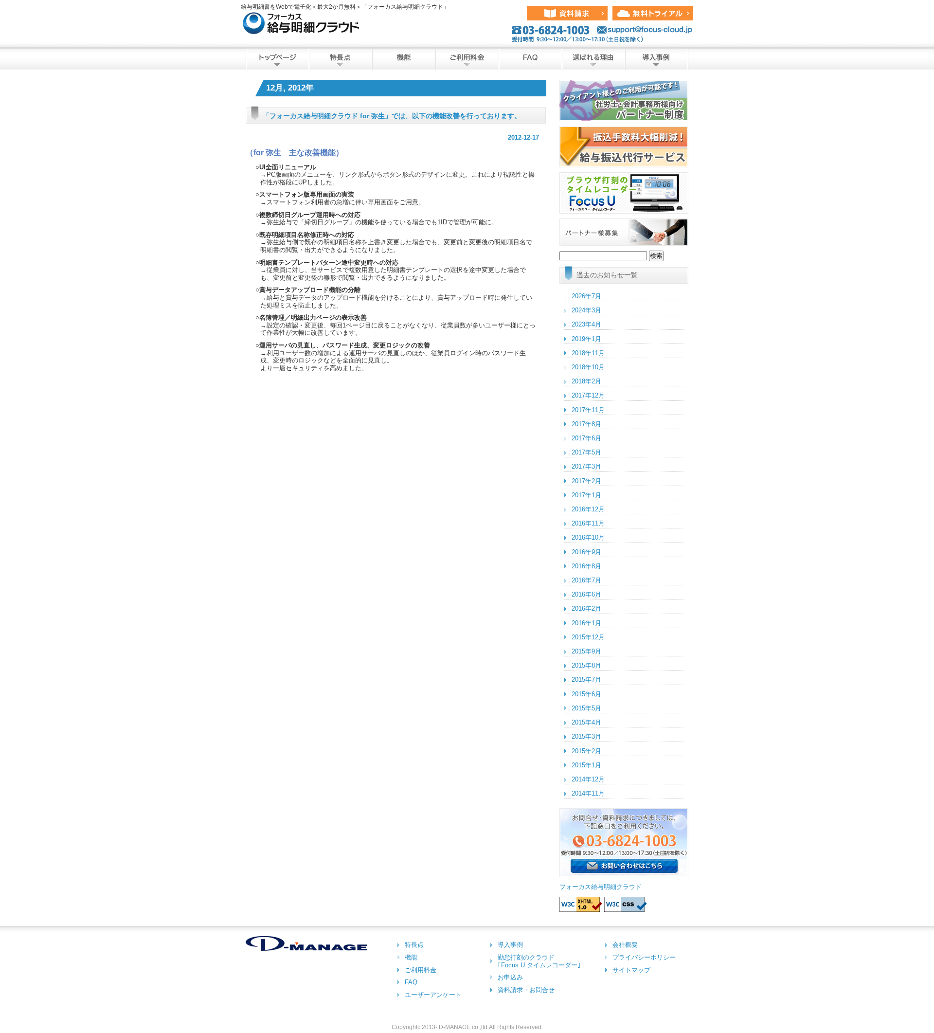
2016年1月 (586, 623)
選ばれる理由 (593, 59)
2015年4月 (586, 722)
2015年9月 (586, 651)
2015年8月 (586, 665)
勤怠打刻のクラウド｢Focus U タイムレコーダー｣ (539, 961)
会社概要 (625, 944)
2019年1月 (586, 339)
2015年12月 (588, 637)
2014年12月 (588, 779)
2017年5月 (586, 452)
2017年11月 (588, 410)
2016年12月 (588, 509)
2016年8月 (586, 566)
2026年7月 (586, 296)
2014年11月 (588, 793)
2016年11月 (588, 523)
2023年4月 (586, 324)
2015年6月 (586, 694)
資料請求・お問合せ (526, 990)
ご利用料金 (467, 59)
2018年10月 (588, 367)
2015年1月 (586, 765)
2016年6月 (586, 594)
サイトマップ (631, 970)
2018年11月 (588, 353)
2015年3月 (586, 736)
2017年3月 (586, 466)
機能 (403, 59)
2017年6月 (586, 438)
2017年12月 (588, 395)
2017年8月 (586, 424)
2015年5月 (586, 708)
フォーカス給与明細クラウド (600, 886)
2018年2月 (586, 381)
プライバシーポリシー (644, 957)
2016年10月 (588, 537)
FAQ (530, 59)
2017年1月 (586, 495)
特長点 (340, 59)
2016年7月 (586, 580)
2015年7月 (586, 679)
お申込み (510, 977)
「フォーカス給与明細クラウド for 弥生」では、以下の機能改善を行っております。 (392, 116)
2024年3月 (586, 310)
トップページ (277, 59)
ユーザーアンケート (433, 994)
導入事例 (656, 59)
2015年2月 (586, 751)
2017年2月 (586, 481)
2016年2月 (586, 608)
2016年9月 (586, 552)
